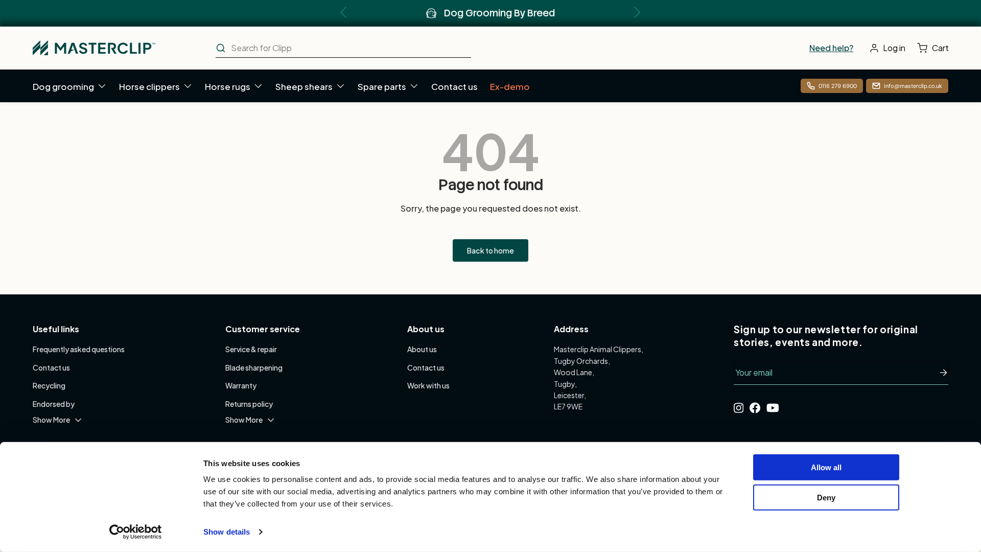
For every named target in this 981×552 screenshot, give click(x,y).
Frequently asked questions (79, 349)
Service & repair (251, 349)
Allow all (826, 467)
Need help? (831, 47)
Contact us (454, 86)
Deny (826, 497)
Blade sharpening (254, 367)
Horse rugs (227, 86)
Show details (226, 531)
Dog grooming (63, 86)
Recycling (49, 385)
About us (422, 349)
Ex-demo (510, 86)
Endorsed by (54, 403)
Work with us (428, 385)
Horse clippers (149, 86)
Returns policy (249, 403)
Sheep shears (304, 86)
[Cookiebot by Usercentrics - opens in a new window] (135, 532)
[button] (935, 48)
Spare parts (382, 86)
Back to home (490, 250)
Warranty (240, 385)
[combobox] (343, 48)
